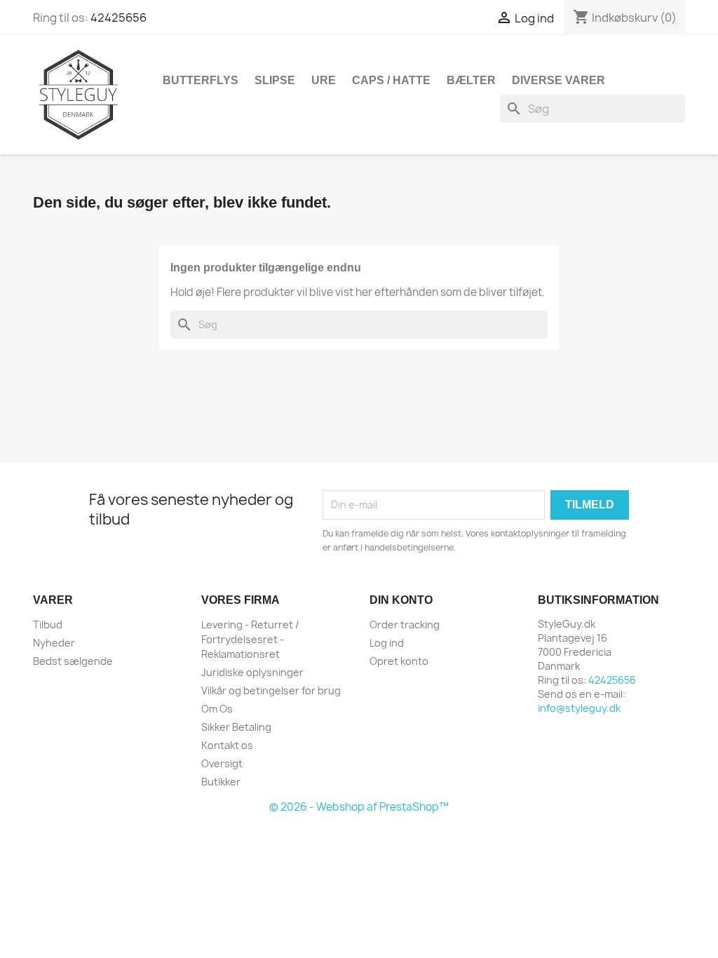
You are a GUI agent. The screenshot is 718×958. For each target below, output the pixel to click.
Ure (323, 80)
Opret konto (399, 661)
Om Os (217, 708)
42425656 (118, 17)
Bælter (471, 80)
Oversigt (222, 763)
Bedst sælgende (73, 661)
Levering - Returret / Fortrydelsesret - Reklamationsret (250, 639)
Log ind (387, 642)
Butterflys (200, 80)
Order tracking (405, 624)
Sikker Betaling (236, 727)
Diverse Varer (558, 80)
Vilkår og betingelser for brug (271, 690)
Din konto (401, 600)
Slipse (275, 80)
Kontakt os (227, 745)
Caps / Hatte (391, 80)
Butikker (221, 781)
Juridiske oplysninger (252, 672)
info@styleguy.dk (579, 708)
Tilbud (47, 624)
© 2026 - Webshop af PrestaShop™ (359, 807)
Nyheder (54, 642)
